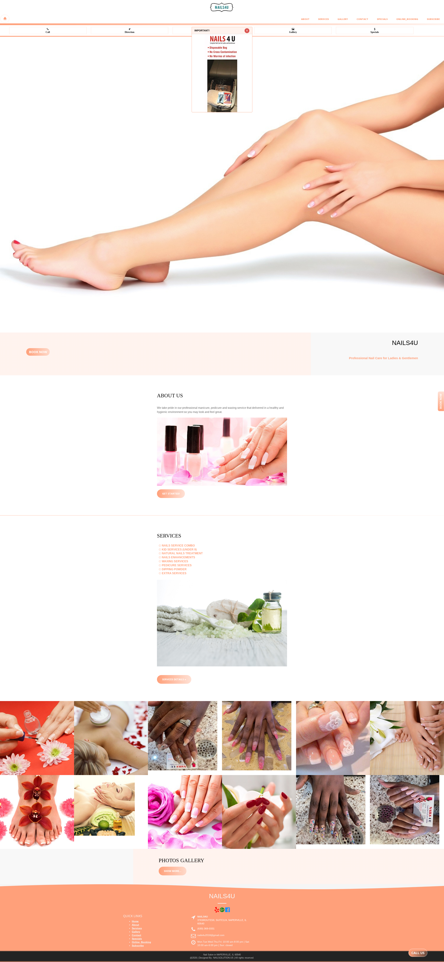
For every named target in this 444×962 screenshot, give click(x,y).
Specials (382, 19)
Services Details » (174, 679)
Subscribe (433, 19)
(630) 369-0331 (206, 928)
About (305, 19)
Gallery (343, 19)
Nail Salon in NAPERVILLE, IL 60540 (222, 954)
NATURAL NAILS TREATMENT (182, 553)
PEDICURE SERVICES (176, 565)
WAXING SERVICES (174, 561)
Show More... (172, 871)
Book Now (38, 352)
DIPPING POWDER (174, 569)
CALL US (417, 953)
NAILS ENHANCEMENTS (178, 557)
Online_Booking (407, 19)
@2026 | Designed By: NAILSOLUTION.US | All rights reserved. (222, 957)
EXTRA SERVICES (173, 573)
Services (323, 19)
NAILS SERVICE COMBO (178, 545)
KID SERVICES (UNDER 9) (179, 549)
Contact (362, 19)
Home (135, 921)
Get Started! (171, 493)
